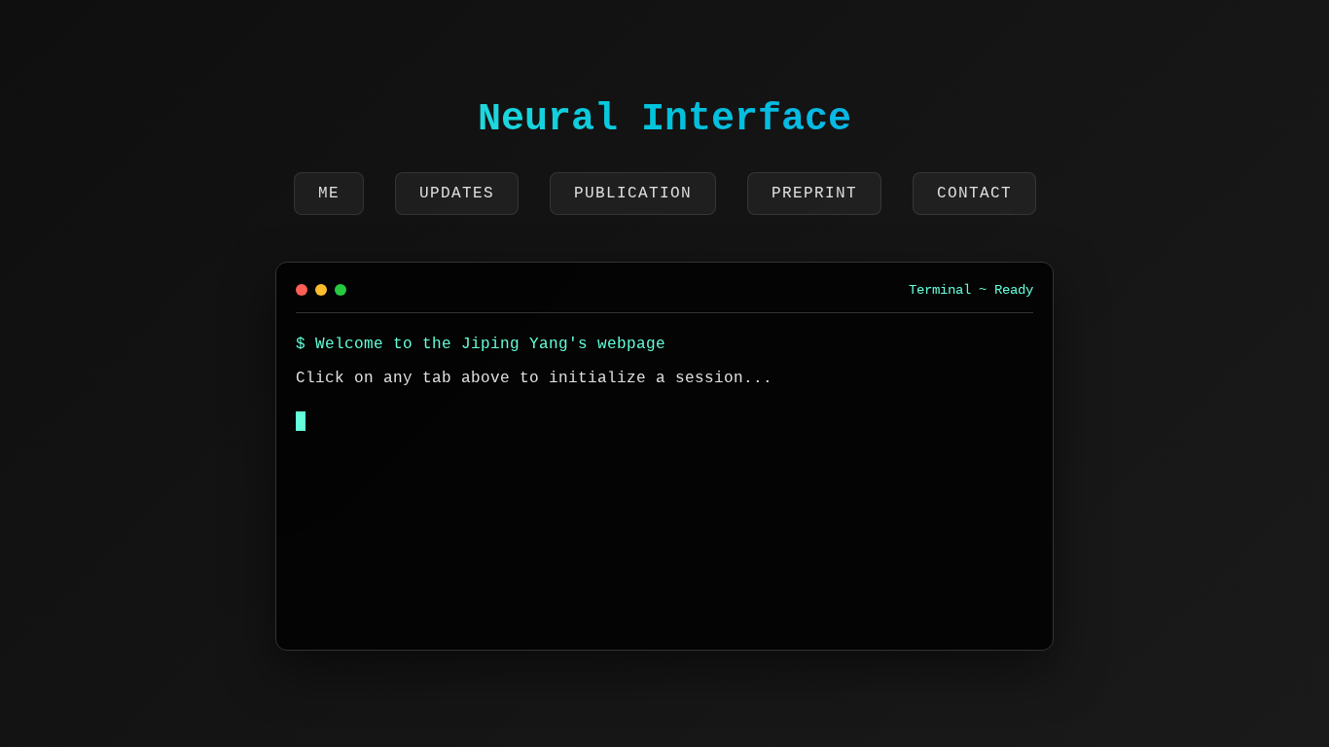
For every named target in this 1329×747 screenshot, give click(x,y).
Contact (974, 193)
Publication (633, 193)
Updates (456, 193)
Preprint (814, 193)
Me (329, 193)
